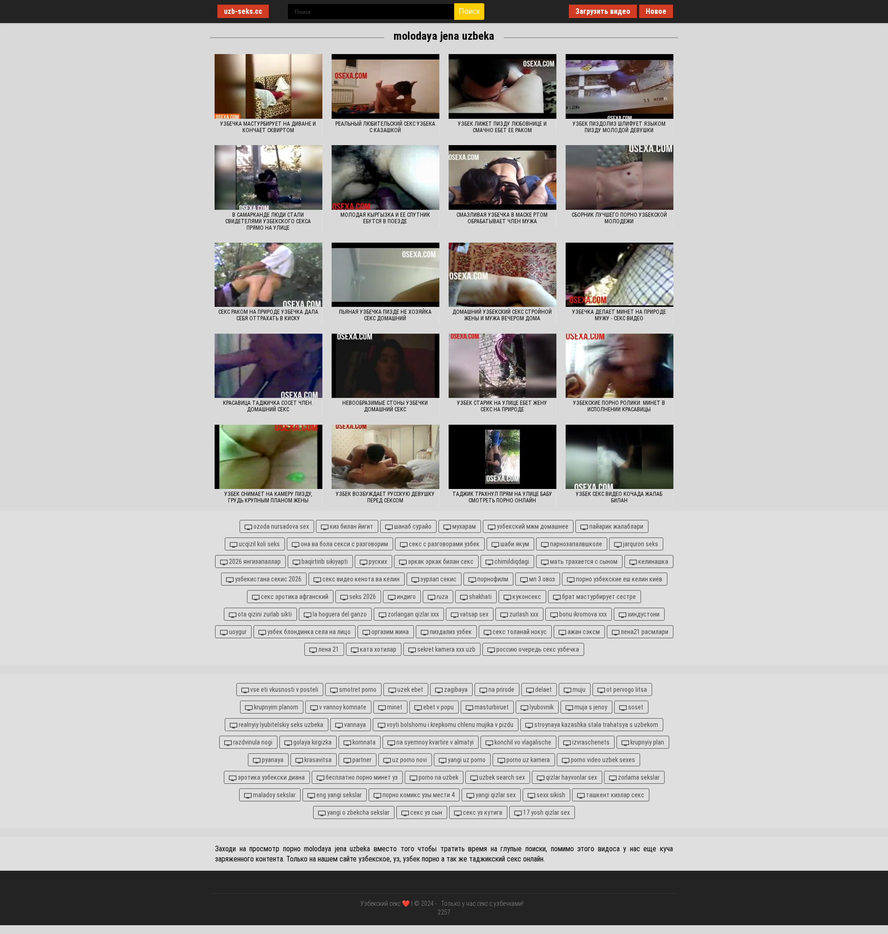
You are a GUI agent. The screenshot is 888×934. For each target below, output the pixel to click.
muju (578, 689)
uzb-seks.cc (243, 11)
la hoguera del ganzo (339, 614)
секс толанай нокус (519, 631)
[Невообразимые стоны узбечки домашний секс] (385, 366)
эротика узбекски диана (270, 777)
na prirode (500, 689)
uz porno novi (409, 759)
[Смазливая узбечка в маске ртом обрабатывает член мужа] (502, 177)
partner (361, 759)
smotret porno (357, 689)
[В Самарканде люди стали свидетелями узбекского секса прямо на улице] (268, 177)
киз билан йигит (350, 526)
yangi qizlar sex (495, 795)
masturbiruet (491, 707)
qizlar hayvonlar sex (570, 777)
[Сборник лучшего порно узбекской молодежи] (619, 177)
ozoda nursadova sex (280, 526)
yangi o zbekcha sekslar (357, 812)
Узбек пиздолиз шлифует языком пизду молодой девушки (619, 127)
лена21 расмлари (643, 631)
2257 (444, 912)
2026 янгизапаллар (254, 561)
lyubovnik (541, 707)
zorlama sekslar (638, 777)
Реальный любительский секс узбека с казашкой (385, 127)
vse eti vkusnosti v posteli (283, 689)
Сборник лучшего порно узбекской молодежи (619, 218)
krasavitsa (317, 759)
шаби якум (514, 544)
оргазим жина (389, 631)
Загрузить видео (602, 11)
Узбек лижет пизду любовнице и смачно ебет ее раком (502, 127)
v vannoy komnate (342, 707)
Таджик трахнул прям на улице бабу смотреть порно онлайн (502, 497)
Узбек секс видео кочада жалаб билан (619, 497)
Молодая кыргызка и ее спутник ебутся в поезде (385, 218)
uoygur (237, 631)
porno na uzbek (437, 777)
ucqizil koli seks (258, 544)
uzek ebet (409, 689)
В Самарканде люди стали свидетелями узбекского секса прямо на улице (268, 221)
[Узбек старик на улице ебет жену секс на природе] (502, 366)
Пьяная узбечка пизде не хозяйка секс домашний (385, 315)
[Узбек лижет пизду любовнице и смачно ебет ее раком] (502, 86)
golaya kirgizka (312, 742)
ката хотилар (377, 649)
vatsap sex (473, 614)
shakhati (480, 596)
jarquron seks (640, 544)
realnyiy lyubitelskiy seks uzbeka (280, 724)
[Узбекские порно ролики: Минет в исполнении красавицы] (619, 366)
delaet (543, 689)
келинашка (652, 561)
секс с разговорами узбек (443, 544)
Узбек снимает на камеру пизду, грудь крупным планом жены (268, 497)
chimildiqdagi (511, 561)
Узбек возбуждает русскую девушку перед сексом (385, 497)
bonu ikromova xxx (582, 614)
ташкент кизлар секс (614, 795)
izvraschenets (590, 742)
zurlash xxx (523, 614)
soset (635, 707)
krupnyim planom (275, 707)
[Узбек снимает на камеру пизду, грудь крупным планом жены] (268, 457)
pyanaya (272, 759)
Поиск (469, 11)
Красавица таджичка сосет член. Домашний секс (268, 406)
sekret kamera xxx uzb (445, 649)
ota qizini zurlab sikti (264, 614)
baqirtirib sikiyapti (324, 561)
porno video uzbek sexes (602, 759)
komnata (363, 742)
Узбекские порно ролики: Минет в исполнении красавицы (619, 406)
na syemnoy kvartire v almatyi (434, 742)
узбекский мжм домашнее (531, 526)
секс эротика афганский (293, 596)
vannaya (354, 724)
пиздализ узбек (450, 631)
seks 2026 (362, 596)
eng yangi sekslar (338, 795)
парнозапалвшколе (575, 544)
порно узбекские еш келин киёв (618, 579)
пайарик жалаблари (615, 526)
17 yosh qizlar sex (546, 812)
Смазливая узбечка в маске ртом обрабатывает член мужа (502, 218)
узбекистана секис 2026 (268, 579)
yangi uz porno (466, 759)
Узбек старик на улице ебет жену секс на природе (502, 406)
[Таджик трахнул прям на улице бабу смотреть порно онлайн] (502, 457)
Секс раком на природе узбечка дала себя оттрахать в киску (268, 315)
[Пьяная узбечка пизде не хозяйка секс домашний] (385, 275)
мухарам (463, 526)
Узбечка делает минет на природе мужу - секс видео (619, 315)
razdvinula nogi (252, 742)
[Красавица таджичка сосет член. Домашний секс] (268, 366)
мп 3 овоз (541, 579)
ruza (441, 596)
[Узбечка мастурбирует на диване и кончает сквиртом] (268, 86)
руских (377, 561)
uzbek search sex (501, 777)
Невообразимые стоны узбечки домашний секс (385, 406)
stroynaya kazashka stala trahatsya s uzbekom (595, 724)
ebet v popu (438, 707)
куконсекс (526, 596)
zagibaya (455, 689)
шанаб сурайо (412, 526)
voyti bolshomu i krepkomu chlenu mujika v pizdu (449, 724)
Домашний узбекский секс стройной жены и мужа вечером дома (502, 315)
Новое (656, 11)
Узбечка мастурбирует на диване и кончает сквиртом (268, 127)
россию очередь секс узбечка (537, 649)
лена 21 (328, 649)
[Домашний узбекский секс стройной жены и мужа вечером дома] (502, 275)
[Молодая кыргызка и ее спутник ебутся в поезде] (385, 177)
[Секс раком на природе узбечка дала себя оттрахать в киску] (268, 275)
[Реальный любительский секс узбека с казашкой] (385, 86)
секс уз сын (425, 812)
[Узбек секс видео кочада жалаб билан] (619, 457)
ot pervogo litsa (626, 689)
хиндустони (643, 614)
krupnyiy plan (646, 742)
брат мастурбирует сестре (598, 596)
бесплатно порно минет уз (361, 777)
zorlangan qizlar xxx (412, 614)
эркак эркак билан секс (440, 561)
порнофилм (492, 579)
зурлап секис (437, 579)
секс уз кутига (482, 812)
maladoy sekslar (274, 795)
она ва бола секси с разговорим (343, 544)
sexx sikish (550, 795)
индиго (405, 596)
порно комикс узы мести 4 (418, 795)
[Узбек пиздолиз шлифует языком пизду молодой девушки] (619, 86)
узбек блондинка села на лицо (308, 631)
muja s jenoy (590, 707)
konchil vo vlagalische (522, 742)
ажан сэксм (583, 631)
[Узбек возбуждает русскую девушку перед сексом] (385, 457)
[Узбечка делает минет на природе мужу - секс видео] (619, 275)
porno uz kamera (527, 759)
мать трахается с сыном (583, 561)
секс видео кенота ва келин (360, 579)
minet (394, 707)
